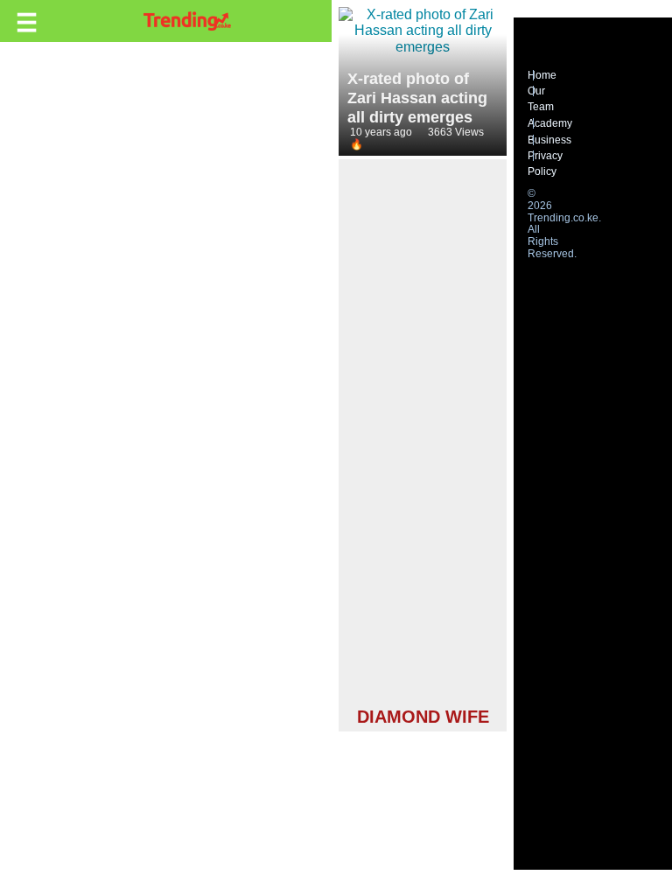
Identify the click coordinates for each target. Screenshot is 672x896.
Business (549, 140)
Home (542, 75)
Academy (550, 123)
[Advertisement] (422, 435)
